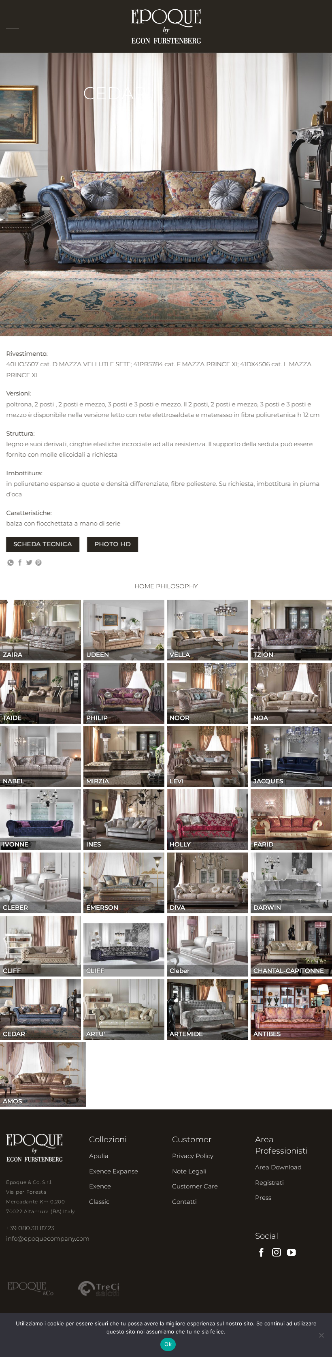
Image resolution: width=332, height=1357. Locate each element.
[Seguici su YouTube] (291, 1253)
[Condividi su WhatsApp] (11, 563)
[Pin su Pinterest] (39, 563)
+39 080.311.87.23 (30, 1228)
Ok (168, 1344)
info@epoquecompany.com (47, 1238)
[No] (321, 1337)
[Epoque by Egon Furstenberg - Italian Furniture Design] (166, 26)
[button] (12, 26)
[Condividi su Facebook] (20, 563)
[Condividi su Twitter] (29, 563)
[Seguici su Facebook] (261, 1253)
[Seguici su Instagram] (276, 1253)
